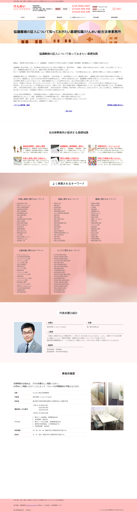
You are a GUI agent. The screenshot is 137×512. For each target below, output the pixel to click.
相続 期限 (57, 236)
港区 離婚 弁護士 (59, 268)
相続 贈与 (57, 221)
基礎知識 (59, 17)
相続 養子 (57, 205)
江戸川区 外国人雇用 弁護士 (62, 260)
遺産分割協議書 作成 (60, 223)
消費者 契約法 (21, 266)
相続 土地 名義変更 (59, 240)
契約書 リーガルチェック (24, 286)
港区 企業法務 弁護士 (60, 288)
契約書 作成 (20, 270)
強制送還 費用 (21, 228)
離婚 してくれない (96, 219)
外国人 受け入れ (21, 230)
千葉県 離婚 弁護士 (59, 270)
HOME (23, 17)
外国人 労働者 (21, 221)
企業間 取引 (20, 276)
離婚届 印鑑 (94, 215)
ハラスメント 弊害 (22, 272)
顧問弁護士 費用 (21, 282)
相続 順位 (57, 215)
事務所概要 (114, 17)
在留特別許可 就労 (22, 203)
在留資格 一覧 (21, 240)
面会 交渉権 (94, 232)
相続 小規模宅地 (59, 234)
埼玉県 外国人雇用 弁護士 (61, 284)
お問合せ (118, 9)
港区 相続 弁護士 (59, 262)
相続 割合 (57, 228)
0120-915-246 (82, 12)
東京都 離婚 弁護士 (59, 278)
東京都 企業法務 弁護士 (61, 258)
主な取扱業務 (41, 17)
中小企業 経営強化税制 (23, 256)
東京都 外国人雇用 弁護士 (61, 280)
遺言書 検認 (57, 207)
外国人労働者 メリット (23, 236)
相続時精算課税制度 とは (61, 232)
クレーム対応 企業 (22, 262)
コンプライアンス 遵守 (23, 284)
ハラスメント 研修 (22, 280)
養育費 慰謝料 (95, 238)
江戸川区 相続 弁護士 (60, 254)
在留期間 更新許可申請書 (24, 219)
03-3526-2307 (82, 6)
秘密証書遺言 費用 (59, 211)
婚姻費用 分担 (95, 211)
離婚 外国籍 (94, 217)
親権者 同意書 (95, 203)
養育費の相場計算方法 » (115, 105)
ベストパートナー (32, 505)
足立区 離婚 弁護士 (59, 290)
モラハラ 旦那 (95, 225)
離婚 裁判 (94, 227)
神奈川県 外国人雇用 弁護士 (62, 274)
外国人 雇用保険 (21, 211)
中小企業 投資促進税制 (23, 288)
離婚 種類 (94, 209)
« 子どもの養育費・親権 (22, 105)
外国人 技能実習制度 (23, 207)
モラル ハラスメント (23, 254)
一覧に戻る (68, 111)
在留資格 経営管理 (22, 209)
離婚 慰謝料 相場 (96, 223)
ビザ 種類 (19, 234)
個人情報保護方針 (19, 510)
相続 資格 (57, 217)
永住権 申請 (20, 227)
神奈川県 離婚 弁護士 (60, 264)
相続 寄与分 (57, 238)
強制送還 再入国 (21, 232)
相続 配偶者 (57, 227)
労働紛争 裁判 (21, 290)
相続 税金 (57, 225)
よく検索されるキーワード (78, 17)
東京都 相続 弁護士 (59, 272)
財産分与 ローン (96, 213)
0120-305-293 (82, 9)
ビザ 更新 (19, 217)
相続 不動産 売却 (59, 219)
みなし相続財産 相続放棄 (61, 213)
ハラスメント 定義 (22, 260)
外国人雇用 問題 (21, 215)
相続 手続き (57, 209)
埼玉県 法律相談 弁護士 (61, 276)
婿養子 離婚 (94, 236)
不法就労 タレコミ (22, 238)
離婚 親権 (94, 230)
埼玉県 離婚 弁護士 (59, 292)
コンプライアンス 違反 (23, 258)
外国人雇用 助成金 (22, 223)
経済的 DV (94, 234)
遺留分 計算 (57, 203)
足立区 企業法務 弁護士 (61, 282)
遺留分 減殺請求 (59, 230)
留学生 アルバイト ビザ (24, 205)
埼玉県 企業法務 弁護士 (61, 256)
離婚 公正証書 (95, 205)
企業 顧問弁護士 (21, 292)
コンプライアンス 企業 (23, 274)
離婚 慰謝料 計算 (96, 240)
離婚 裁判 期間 (95, 228)
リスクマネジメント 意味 (24, 278)
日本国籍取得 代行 (22, 213)
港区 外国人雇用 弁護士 (61, 266)
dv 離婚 (93, 207)
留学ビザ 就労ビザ (22, 225)
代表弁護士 (96, 17)
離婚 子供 (94, 221)
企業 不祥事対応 (21, 264)
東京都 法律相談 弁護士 (61, 286)
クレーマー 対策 (21, 268)
